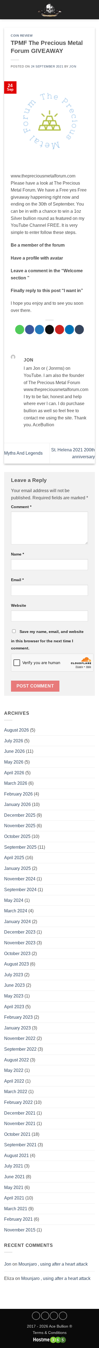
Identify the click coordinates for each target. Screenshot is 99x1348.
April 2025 (14, 857)
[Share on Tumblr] (79, 329)
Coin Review (21, 35)
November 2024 (19, 879)
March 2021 (15, 1208)
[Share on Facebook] (29, 329)
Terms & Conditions (50, 1332)
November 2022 (19, 1038)
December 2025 (19, 815)
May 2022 (13, 1070)
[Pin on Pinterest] (59, 329)
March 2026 (15, 783)
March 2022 (15, 1091)
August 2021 (16, 1155)
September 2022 (20, 1049)
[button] (7, 9)
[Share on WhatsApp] (19, 329)
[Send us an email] (54, 1316)
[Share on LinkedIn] (69, 329)
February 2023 (18, 1017)
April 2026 (14, 772)
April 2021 (14, 1198)
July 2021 (13, 1166)
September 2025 (20, 847)
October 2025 (17, 836)
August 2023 (16, 964)
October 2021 (17, 1134)
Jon (7, 1264)
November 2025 (19, 825)
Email (17, 580)
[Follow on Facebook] (36, 1316)
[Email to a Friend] (49, 329)
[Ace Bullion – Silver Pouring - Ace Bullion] (49, 9)
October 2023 (17, 953)
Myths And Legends (23, 453)
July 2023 (13, 974)
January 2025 (17, 868)
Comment (21, 507)
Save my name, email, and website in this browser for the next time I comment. (47, 639)
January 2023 (17, 1028)
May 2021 (13, 1187)
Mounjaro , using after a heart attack (53, 1264)
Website (18, 605)
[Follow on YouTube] (63, 1316)
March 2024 (15, 910)
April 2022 (14, 1081)
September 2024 (20, 889)
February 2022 (18, 1102)
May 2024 (13, 900)
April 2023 (14, 1006)
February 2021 (18, 1219)
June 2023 (14, 985)
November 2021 (19, 1123)
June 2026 (14, 751)
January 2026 (17, 804)
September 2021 (20, 1144)
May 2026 (13, 762)
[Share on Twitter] (39, 329)
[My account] (83, 10)
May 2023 (13, 996)
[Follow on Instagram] (45, 1316)
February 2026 (18, 794)
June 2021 (14, 1176)
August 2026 (16, 730)
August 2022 (16, 1060)
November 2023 (19, 942)
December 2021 (19, 1113)
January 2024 (17, 921)
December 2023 (19, 932)
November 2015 (19, 1230)
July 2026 (13, 740)
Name (17, 554)
